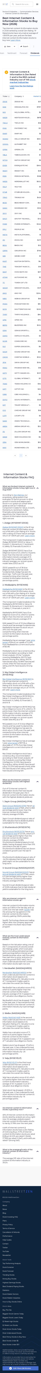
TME (4, 267)
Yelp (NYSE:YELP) (10, 1063)
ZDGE (5, 102)
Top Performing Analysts (12, 1263)
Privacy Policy (8, 1225)
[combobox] (21, 4)
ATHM (5, 277)
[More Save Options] (14, 46)
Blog (4, 1213)
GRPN (5, 251)
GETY (5, 373)
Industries (13, 12)
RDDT (5, 171)
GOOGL (5, 144)
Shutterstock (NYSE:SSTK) (14, 832)
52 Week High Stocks (10, 1321)
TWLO (5, 123)
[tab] (12, 53)
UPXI (4, 320)
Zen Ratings (19, 495)
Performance (7, 1236)
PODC (5, 304)
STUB (5, 192)
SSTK (5, 309)
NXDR (5, 118)
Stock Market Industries (11, 1298)
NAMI (5, 421)
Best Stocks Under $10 (11, 1345)
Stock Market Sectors (10, 1294)
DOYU (5, 400)
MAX (4, 107)
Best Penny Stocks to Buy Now (14, 1337)
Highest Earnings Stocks (12, 1283)
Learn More (15, 40)
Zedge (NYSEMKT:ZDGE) (13, 527)
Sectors (5, 12)
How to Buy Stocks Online (12, 1302)
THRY (5, 315)
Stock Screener (8, 1267)
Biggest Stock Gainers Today (13, 1314)
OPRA (5, 150)
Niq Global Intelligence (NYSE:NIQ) (17, 679)
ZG (4, 432)
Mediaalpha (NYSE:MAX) (13, 589)
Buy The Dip (7, 1310)
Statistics (6, 1290)
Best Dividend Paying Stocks (13, 1286)
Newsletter (7, 1255)
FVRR (5, 224)
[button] (20, 488)
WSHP (5, 288)
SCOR (5, 341)
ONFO (5, 336)
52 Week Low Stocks (10, 1325)
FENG (5, 368)
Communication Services (29, 12)
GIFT (4, 389)
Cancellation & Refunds (11, 1232)
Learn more (30, 536)
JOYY (5, 213)
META (5, 235)
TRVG (5, 197)
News (5, 1209)
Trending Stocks (8, 1275)
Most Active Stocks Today (12, 1329)
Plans (5, 1221)
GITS (4, 378)
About (5, 1205)
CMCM (5, 357)
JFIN (4, 362)
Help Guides (7, 1240)
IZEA (4, 442)
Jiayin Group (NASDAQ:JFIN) (14, 806)
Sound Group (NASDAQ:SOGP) (16, 872)
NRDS (5, 181)
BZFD (5, 325)
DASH (5, 208)
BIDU (5, 245)
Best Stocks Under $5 (10, 1341)
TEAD (5, 384)
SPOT (5, 219)
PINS (5, 128)
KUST (5, 261)
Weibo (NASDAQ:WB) (11, 1018)
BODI (5, 203)
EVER (5, 166)
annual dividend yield (12, 874)
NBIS (5, 299)
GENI (5, 331)
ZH (4, 240)
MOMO (5, 139)
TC (4, 283)
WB (4, 256)
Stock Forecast (8, 1271)
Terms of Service (9, 1228)
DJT (4, 405)
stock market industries (23, 81)
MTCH (5, 160)
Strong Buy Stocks (9, 1279)
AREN (5, 426)
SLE (4, 346)
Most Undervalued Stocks (12, 1333)
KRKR (5, 437)
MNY (4, 448)
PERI (5, 176)
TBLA (5, 155)
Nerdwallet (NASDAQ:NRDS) (15, 973)
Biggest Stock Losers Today (13, 1318)
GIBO (5, 394)
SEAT (5, 272)
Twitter (5, 1248)
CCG (4, 410)
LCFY (5, 416)
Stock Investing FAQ (10, 1217)
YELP (5, 187)
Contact (5, 1244)
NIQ (4, 112)
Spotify (27, 910)
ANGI (5, 293)
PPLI (4, 229)
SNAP (5, 134)
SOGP (5, 352)
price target (13, 743)
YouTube (6, 1251)
